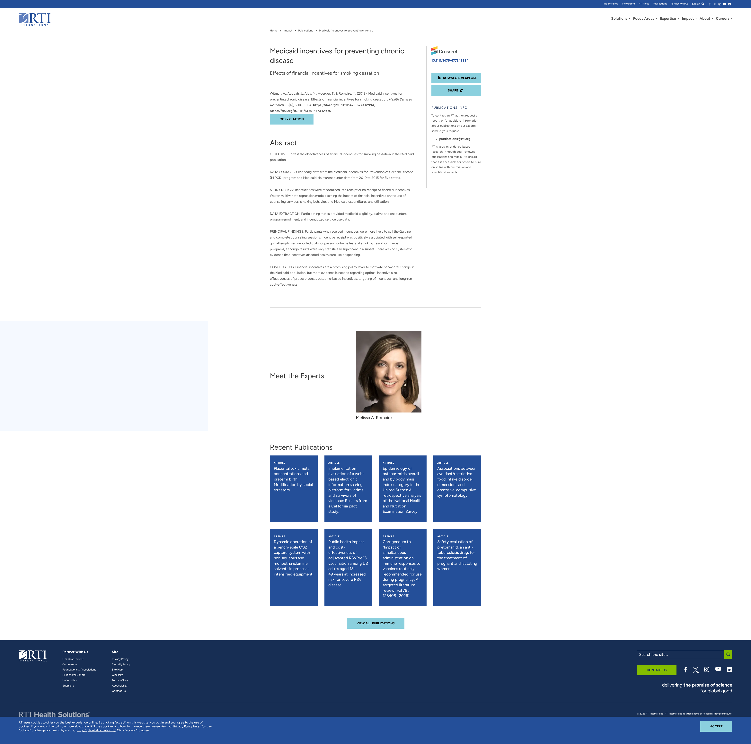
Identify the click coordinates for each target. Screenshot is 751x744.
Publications (660, 3)
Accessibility (119, 685)
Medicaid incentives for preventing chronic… (346, 30)
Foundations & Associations (79, 669)
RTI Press (644, 3)
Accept (721, 726)
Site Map (117, 669)
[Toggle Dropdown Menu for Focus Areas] (656, 18)
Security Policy (121, 664)
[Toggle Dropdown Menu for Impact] (696, 18)
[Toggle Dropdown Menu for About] (712, 18)
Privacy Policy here (186, 726)
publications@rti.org (454, 139)
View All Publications (376, 623)
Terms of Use (120, 680)
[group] (390, 376)
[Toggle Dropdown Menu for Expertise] (678, 18)
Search (696, 3)
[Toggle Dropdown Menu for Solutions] (629, 18)
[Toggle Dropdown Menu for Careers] (731, 18)
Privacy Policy (120, 659)
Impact (288, 30)
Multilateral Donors (73, 675)
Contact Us (119, 691)
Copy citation (292, 119)
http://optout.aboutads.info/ (96, 730)
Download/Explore (459, 78)
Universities (69, 680)
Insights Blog (611, 3)
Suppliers (68, 685)
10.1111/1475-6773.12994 (450, 60)
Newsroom (628, 3)
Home (274, 30)
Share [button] (453, 90)
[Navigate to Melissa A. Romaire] (388, 372)
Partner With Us (679, 3)
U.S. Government (73, 659)
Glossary (117, 675)
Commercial (69, 664)
